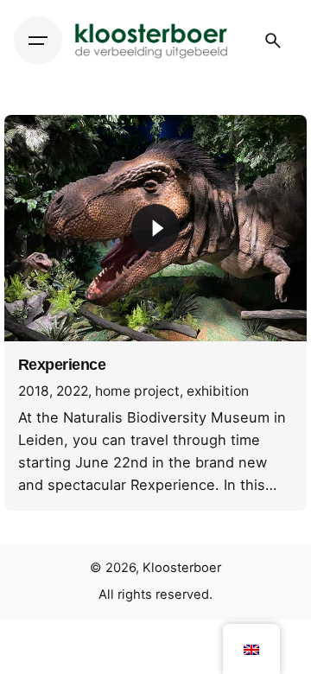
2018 (33, 391)
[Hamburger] (38, 40)
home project (137, 391)
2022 (72, 391)
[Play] (155, 228)
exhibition (218, 391)
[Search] (273, 40)
